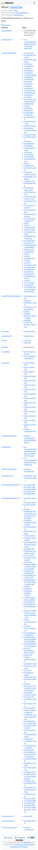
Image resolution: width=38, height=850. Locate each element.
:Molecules (29, 249)
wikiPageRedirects (11, 485)
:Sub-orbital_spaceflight (30, 659)
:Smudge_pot (30, 575)
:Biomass (28, 95)
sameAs (5, 363)
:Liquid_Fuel (29, 491)
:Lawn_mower (30, 502)
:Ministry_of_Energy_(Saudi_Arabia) (30, 717)
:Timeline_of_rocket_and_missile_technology (30, 754)
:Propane (28, 88)
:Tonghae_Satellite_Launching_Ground (30, 544)
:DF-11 (27, 684)
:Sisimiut (28, 591)
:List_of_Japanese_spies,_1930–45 (30, 809)
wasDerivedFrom (9, 436)
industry (7, 476)
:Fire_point (29, 53)
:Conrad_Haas (30, 723)
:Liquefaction (29, 633)
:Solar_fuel (29, 697)
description (6, 31)
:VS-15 (27, 648)
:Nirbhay (28, 692)
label (4, 347)
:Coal (27, 106)
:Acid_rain (28, 128)
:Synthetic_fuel (30, 664)
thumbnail (6, 40)
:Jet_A (27, 256)
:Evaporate (29, 274)
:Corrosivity (29, 283)
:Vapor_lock (29, 781)
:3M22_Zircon (30, 772)
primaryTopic (9, 827)
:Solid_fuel (28, 155)
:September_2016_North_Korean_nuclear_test (30, 582)
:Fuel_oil (28, 655)
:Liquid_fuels (29, 227)
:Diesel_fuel (29, 549)
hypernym (6, 336)
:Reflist (27, 320)
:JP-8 (26, 225)
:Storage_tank (30, 677)
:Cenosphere (29, 708)
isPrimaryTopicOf (8, 469)
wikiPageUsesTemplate (10, 296)
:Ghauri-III (28, 573)
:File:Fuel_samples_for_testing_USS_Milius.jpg (30, 289)
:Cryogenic (29, 285)
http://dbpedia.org (22, 13)
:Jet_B (27, 280)
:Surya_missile (30, 695)
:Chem (27, 300)
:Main (27, 314)
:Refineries (29, 269)
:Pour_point (29, 199)
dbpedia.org (18, 15)
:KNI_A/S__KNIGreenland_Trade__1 (30, 478)
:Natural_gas (29, 93)
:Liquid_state (29, 267)
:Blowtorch (29, 571)
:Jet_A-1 (27, 263)
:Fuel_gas (28, 562)
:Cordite (28, 82)
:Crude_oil (28, 243)
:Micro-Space (29, 536)
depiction (6, 447)
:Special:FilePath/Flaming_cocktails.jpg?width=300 (30, 44)
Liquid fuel (16, 7)
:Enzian (27, 670)
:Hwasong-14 (30, 721)
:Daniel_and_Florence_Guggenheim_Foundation (30, 639)
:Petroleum (29, 79)
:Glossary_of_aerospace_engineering (30, 789)
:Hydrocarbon (30, 135)
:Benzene (28, 73)
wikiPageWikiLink (8, 53)
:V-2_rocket (29, 555)
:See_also (28, 322)
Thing (16, 10)
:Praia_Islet (29, 750)
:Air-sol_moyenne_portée (30, 622)
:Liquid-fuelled (30, 489)
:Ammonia (28, 71)
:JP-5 (26, 254)
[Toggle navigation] (34, 3)
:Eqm (27, 311)
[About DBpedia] (7, 3)
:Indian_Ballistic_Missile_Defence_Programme (30, 566)
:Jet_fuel (28, 152)
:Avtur (27, 261)
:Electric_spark (30, 196)
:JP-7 (26, 223)
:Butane (28, 86)
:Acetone (28, 108)
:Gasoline (28, 84)
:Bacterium (29, 252)
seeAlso (5, 352)
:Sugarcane (29, 143)
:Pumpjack (29, 113)
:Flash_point (29, 181)
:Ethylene (28, 146)
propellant (8, 821)
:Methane (28, 77)
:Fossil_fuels (29, 230)
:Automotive (29, 241)
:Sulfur (27, 68)
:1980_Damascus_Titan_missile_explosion (30, 776)
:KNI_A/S (28, 589)
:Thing (27, 340)
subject (5, 331)
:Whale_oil (28, 166)
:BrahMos (28, 739)
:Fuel (27, 586)
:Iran (27, 509)
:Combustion (29, 604)
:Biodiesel (28, 110)
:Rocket (28, 520)
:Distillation (29, 157)
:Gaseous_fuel (30, 265)
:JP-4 (26, 163)
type (4, 340)
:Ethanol (28, 64)
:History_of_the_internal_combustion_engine (30, 688)
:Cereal (27, 97)
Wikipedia (27, 842)
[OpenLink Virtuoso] (8, 837)
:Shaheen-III (29, 602)
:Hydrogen (29, 66)
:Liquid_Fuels (29, 494)
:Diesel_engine (30, 75)
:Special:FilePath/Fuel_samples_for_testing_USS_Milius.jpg (30, 451)
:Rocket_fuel (29, 258)
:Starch (27, 141)
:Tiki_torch (29, 578)
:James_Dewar (30, 126)
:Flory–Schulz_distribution (30, 628)
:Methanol (28, 104)
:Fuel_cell (28, 115)
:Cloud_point (29, 90)
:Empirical (28, 272)
